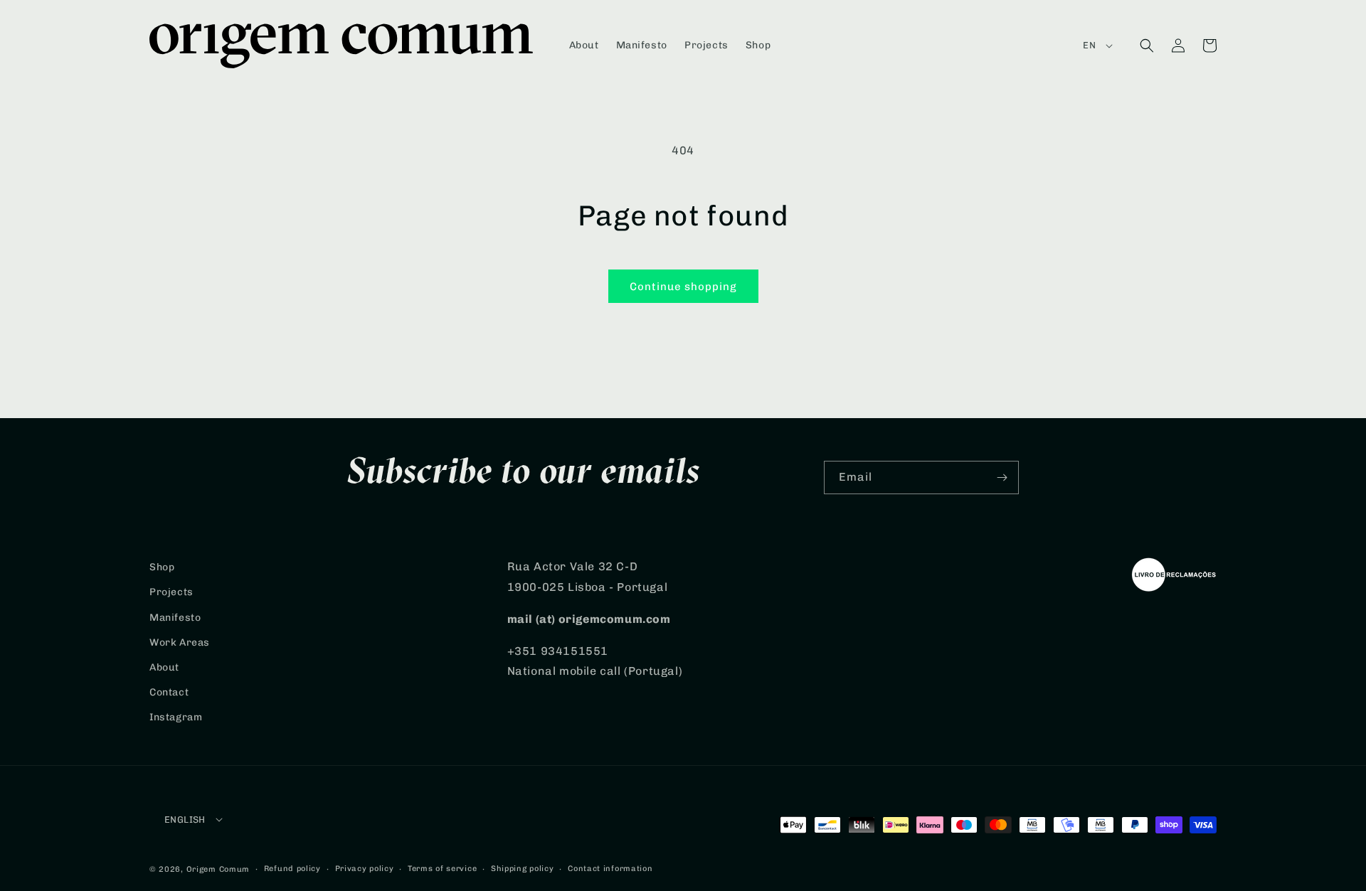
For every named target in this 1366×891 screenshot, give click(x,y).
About (164, 667)
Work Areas (179, 642)
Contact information (610, 868)
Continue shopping (683, 286)
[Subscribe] (1002, 477)
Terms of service (442, 868)
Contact (169, 692)
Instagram (175, 717)
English (185, 819)
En (1089, 45)
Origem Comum (218, 869)
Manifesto (175, 618)
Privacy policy (364, 868)
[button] (1147, 45)
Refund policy (292, 868)
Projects (171, 592)
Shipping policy (522, 868)
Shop (161, 567)
